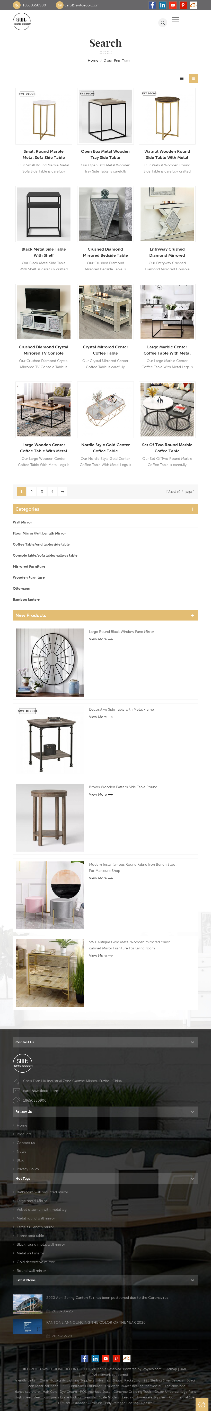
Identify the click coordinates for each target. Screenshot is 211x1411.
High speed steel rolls (31, 1397)
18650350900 (34, 5)
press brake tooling (66, 1397)
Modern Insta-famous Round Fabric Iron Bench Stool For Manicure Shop (132, 867)
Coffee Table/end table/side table (41, 544)
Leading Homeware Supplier (144, 1397)
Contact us (26, 1143)
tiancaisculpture (27, 1392)
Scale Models (109, 1397)
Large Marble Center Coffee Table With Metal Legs (167, 350)
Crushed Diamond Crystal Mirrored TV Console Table (43, 350)
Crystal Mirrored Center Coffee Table (105, 350)
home (93, 60)
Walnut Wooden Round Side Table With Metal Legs (167, 155)
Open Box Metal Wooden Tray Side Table (105, 154)
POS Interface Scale (95, 1392)
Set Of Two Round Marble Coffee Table (167, 447)
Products (24, 1134)
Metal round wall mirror (36, 1218)
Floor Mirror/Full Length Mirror (39, 533)
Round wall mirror (31, 1271)
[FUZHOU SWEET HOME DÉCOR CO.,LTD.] (22, 21)
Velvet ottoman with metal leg (42, 1209)
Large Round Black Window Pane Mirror (121, 632)
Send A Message (202, 1404)
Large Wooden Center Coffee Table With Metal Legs (43, 448)
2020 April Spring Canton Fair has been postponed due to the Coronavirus (107, 1297)
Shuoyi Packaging (126, 1380)
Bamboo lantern (26, 599)
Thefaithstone (175, 1386)
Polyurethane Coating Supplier (128, 1403)
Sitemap (171, 1369)
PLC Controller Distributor (81, 1386)
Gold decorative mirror (36, 1262)
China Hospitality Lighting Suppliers (67, 1380)
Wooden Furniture (29, 577)
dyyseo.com (152, 1369)
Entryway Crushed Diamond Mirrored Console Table (167, 253)
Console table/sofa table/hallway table (45, 555)
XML (183, 1369)
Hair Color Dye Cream (60, 1392)
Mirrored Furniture (29, 566)
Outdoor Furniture (87, 1403)
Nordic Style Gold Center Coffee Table (105, 447)
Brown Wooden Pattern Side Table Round (123, 787)
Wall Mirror (22, 522)
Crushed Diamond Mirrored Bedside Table (105, 252)
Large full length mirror (35, 1227)
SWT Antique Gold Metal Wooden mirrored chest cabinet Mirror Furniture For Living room (129, 945)
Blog (20, 1160)
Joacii (191, 1380)
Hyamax (104, 1380)
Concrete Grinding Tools (132, 1392)
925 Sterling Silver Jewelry (163, 1380)
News (21, 1151)
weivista (90, 1397)
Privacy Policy (28, 1169)
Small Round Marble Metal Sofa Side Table (44, 154)
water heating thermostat (141, 1386)
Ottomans (21, 588)
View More (98, 639)
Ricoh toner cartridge (41, 1386)
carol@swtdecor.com (82, 5)
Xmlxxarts (112, 1386)
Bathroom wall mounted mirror (42, 1192)
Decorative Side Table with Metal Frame (121, 709)
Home (22, 1125)
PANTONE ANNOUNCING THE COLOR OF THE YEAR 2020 (96, 1322)
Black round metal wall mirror (41, 1244)
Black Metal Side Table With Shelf (44, 252)
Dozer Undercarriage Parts (175, 1392)
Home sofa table (30, 1236)
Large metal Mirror (32, 1201)
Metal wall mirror (30, 1253)
